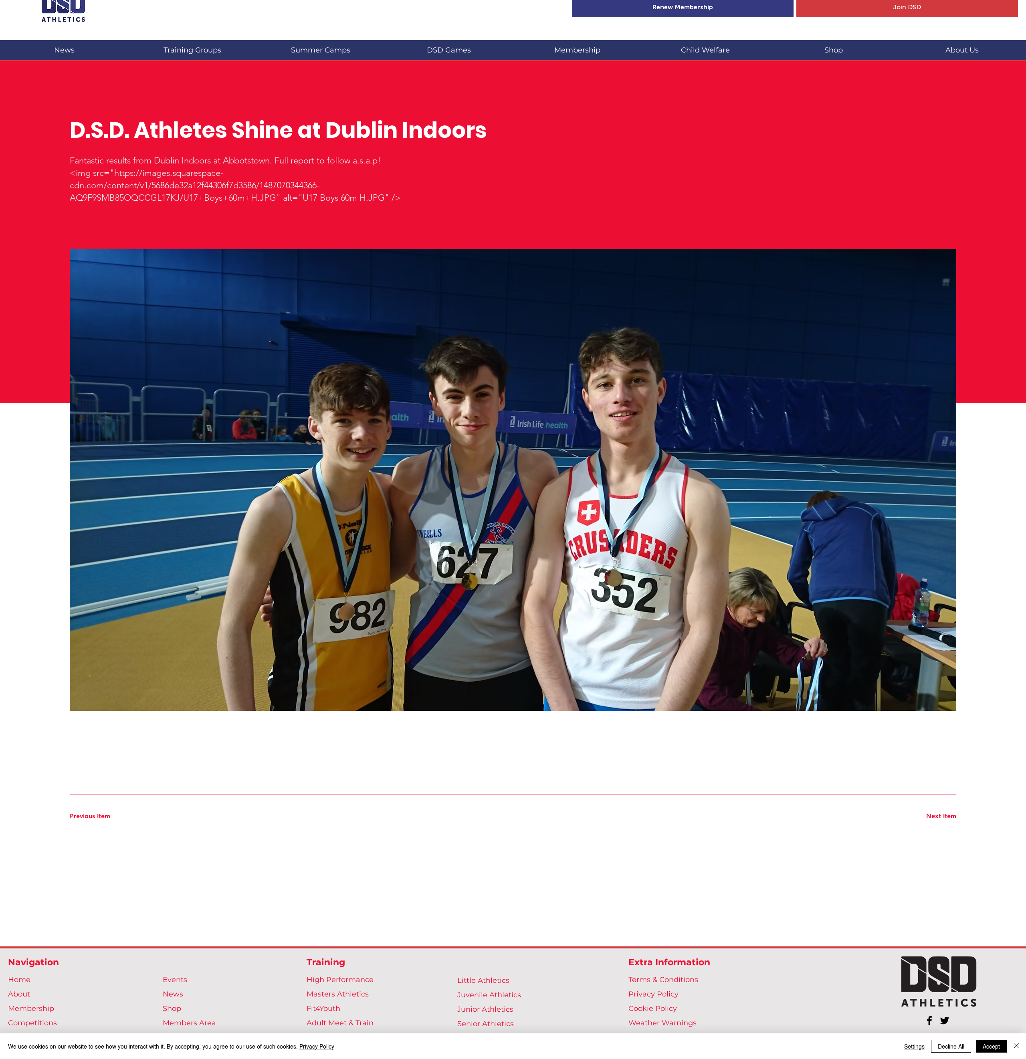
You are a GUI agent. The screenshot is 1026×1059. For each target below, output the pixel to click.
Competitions (32, 1023)
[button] (192, 47)
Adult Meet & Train (340, 1023)
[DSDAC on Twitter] (945, 1021)
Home (19, 979)
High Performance (340, 979)
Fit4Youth (323, 1008)
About (19, 994)
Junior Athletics (485, 1009)
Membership (31, 1008)
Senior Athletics (485, 1023)
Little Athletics (483, 980)
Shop (172, 1008)
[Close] (1016, 1046)
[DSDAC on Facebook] (929, 1021)
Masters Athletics (338, 994)
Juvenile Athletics (489, 994)
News (173, 994)
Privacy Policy (653, 994)
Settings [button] (914, 1046)
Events (175, 979)
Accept (991, 1046)
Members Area (189, 1023)
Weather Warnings (662, 1023)
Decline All (951, 1046)
